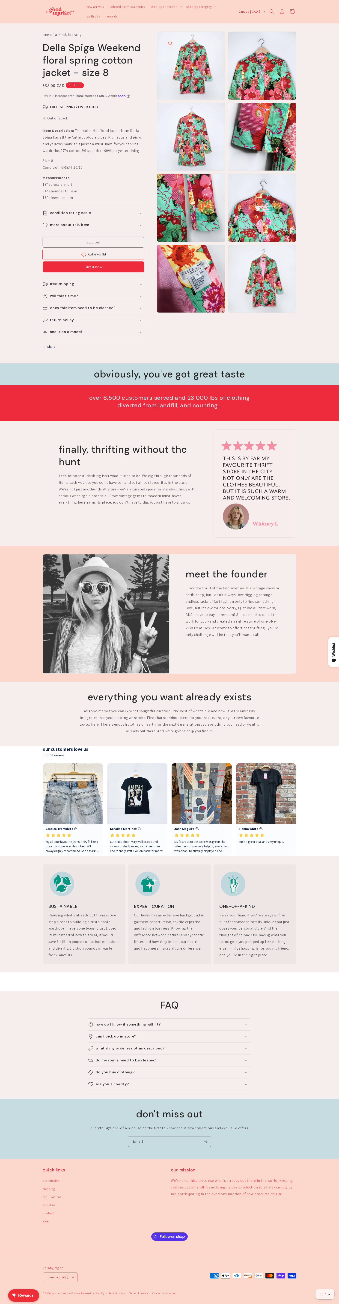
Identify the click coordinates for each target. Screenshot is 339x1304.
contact (48, 1213)
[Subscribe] (206, 1141)
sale (45, 1221)
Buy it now (93, 267)
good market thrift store (66, 1293)
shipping (49, 1189)
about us (49, 1205)
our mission (51, 1181)
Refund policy (117, 1293)
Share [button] (51, 347)
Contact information (164, 1293)
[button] (166, 7)
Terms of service (138, 1293)
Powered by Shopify (92, 1293)
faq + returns (52, 1197)
